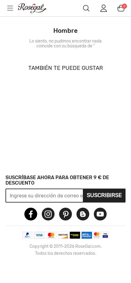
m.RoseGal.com (36, 8)
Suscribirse (104, 195)
